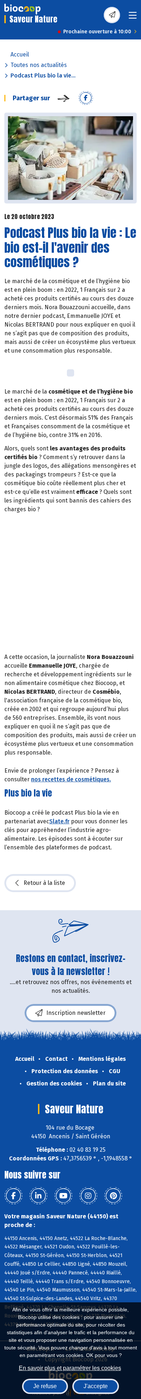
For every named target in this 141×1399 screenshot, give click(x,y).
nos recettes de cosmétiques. (71, 779)
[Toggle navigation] (133, 17)
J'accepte (96, 1386)
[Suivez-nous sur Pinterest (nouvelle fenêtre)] (113, 1196)
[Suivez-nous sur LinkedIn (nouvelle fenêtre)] (38, 1196)
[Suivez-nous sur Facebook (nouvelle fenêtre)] (13, 1196)
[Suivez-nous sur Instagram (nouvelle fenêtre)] (88, 1196)
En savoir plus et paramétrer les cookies (70, 1368)
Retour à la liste (44, 882)
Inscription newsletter (76, 1012)
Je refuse (45, 1386)
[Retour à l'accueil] (22, 9)
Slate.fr (59, 821)
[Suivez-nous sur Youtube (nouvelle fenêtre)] (63, 1196)
